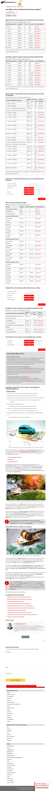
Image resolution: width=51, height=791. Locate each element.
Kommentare (14, 15)
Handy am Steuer (10, 707)
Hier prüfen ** (37, 28)
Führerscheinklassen (11, 772)
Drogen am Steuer (10, 702)
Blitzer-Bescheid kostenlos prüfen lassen (16, 601)
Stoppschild (9, 774)
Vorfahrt (8, 721)
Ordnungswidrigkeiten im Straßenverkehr (28, 451)
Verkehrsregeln (10, 780)
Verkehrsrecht (10, 778)
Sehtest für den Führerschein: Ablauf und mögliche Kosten (19, 603)
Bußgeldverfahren (28, 379)
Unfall (8, 776)
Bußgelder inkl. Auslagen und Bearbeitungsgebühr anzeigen (18, 22)
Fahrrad (8, 728)
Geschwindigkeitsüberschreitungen (15, 457)
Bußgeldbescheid (10, 749)
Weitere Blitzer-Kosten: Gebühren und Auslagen (20, 417)
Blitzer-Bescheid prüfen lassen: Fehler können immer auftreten (20, 599)
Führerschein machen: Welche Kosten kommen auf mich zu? (19, 612)
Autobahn (9, 698)
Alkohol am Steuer (10, 694)
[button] (6, 16)
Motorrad (9, 734)
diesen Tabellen (27, 364)
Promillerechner (10, 763)
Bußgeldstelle (10, 753)
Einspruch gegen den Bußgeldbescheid (15, 757)
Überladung (9, 717)
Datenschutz (24, 789)
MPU (8, 761)
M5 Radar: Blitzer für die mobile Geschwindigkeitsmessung (19, 596)
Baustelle (9, 700)
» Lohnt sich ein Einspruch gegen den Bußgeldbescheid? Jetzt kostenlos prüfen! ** (21, 685)
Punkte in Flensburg (11, 765)
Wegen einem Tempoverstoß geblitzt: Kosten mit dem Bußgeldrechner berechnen (25, 401)
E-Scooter (9, 740)
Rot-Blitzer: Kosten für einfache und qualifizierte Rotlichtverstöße (21, 408)
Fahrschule (9, 767)
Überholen (9, 715)
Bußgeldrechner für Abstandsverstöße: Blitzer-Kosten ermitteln (23, 406)
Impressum (20, 789)
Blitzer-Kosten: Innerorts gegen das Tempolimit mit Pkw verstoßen (22, 393)
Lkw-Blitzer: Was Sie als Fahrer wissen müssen (17, 610)
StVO (40, 450)
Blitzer (15, 6)
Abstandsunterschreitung (13, 461)
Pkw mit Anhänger (10, 736)
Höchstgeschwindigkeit (28, 368)
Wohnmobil (9, 738)
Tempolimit (19, 470)
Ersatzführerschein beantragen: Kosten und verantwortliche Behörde (21, 607)
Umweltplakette (10, 719)
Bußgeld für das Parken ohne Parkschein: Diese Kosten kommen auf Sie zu (22, 614)
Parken (8, 709)
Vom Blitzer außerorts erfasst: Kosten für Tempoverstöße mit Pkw (22, 395)
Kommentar (8, 651)
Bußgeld (13, 359)
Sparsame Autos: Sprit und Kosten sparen (16, 616)
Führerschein (9, 770)
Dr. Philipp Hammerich (10, 11)
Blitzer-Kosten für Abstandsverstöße (15, 404)
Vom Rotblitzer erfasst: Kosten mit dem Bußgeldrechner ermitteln (24, 410)
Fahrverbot (9, 374)
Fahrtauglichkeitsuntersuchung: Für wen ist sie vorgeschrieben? (20, 605)
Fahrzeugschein (10, 768)
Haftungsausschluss (29, 789)
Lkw (17, 364)
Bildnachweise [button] (25, 636)
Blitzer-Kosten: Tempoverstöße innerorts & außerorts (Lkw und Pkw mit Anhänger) (25, 397)
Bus (8, 727)
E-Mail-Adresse (9, 673)
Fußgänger (9, 730)
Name (7, 667)
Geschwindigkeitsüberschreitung (13, 704)
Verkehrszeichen (10, 782)
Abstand (9, 692)
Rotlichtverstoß (11, 459)
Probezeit (9, 711)
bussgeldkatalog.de (9, 6)
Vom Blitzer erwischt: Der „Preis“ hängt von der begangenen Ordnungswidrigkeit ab (25, 414)
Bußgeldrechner (10, 751)
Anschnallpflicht (10, 696)
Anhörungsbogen (10, 746)
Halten (8, 706)
